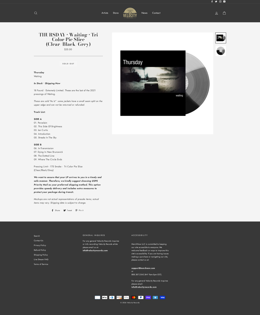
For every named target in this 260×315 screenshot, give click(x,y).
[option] (162, 83)
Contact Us (38, 240)
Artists (105, 13)
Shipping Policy (41, 254)
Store (115, 13)
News (144, 13)
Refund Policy (40, 250)
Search (37, 236)
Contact (156, 13)
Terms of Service (41, 264)
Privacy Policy (40, 245)
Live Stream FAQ (41, 259)
